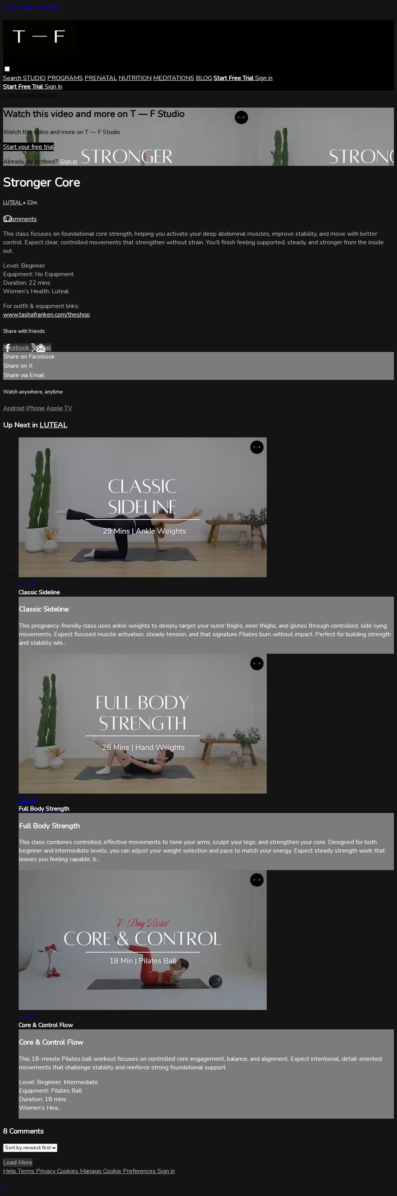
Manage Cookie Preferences (118, 1171)
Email (43, 347)
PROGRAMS (65, 78)
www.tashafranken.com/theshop (46, 314)
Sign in (264, 78)
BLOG (204, 78)
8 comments (20, 219)
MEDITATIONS (173, 78)
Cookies (68, 1171)
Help (10, 1171)
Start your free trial (28, 147)
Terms (27, 1171)
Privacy (46, 1171)
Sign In (53, 86)
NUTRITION (135, 78)
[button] (7, 68)
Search (13, 78)
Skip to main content (30, 7)
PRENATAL (101, 78)
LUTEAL (13, 202)
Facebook (17, 347)
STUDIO (34, 78)
